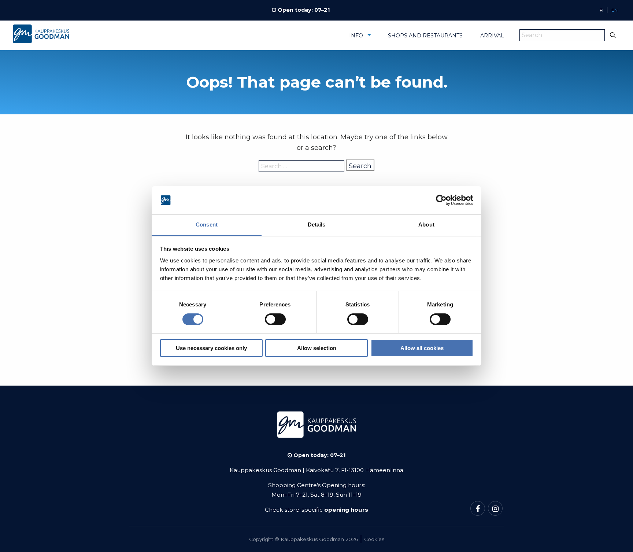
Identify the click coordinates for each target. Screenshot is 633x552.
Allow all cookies (422, 348)
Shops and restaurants (425, 35)
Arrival (492, 35)
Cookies (374, 539)
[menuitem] (359, 38)
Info (356, 35)
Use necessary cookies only (211, 348)
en (614, 10)
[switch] (275, 319)
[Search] (613, 35)
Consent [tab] (207, 224)
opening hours (346, 509)
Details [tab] (317, 224)
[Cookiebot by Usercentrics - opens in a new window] (441, 200)
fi (601, 10)
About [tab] (426, 224)
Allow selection (316, 348)
